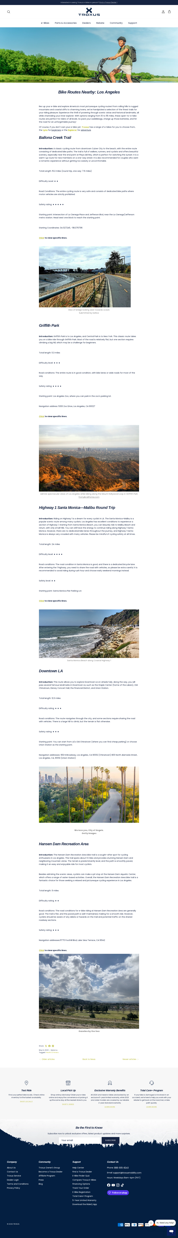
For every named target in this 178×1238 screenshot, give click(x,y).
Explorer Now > (122, 2)
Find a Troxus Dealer (82, 1171)
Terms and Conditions (18, 1184)
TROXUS (16, 1224)
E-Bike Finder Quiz (81, 1175)
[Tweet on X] (46, 1046)
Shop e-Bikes (68, 1104)
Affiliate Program (47, 1175)
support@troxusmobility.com (127, 1172)
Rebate (100, 22)
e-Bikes (45, 22)
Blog (41, 1184)
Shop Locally (26, 1101)
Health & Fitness (52, 1052)
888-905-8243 (121, 1167)
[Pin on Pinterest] (53, 1046)
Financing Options (81, 1184)
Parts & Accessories (66, 22)
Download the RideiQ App (84, 1204)
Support (132, 22)
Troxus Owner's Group (49, 1167)
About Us (11, 1167)
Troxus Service (14, 1175)
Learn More (110, 1107)
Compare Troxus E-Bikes (84, 1179)
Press (41, 1179)
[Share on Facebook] (49, 1046)
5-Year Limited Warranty (84, 1200)
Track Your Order (80, 1188)
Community (116, 22)
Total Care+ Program (82, 1196)
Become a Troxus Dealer (50, 1171)
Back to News (89, 1059)
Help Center (78, 1167)
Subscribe (110, 1140)
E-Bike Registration (81, 1192)
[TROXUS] (89, 12)
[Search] (8, 11)
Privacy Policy (13, 1188)
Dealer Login (13, 1179)
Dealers (86, 22)
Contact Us (12, 1171)
